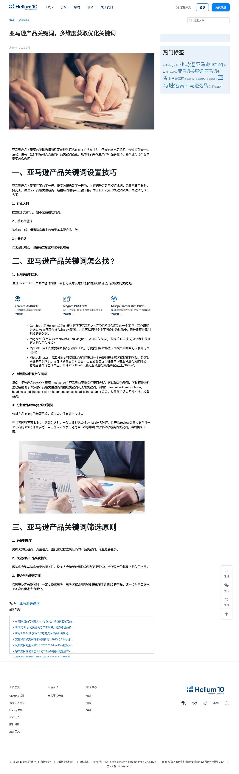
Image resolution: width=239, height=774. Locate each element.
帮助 (77, 7)
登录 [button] (202, 7)
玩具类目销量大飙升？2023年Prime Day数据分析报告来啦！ (45, 645)
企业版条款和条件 (66, 762)
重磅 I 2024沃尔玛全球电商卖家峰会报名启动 (41, 633)
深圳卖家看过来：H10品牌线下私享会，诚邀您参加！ (45, 657)
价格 (63, 7)
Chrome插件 (16, 695)
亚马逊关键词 (29, 603)
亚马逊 (187, 64)
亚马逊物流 (201, 79)
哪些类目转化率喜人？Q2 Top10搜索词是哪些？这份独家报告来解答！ (45, 651)
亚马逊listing (209, 64)
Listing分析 (172, 65)
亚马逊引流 (190, 79)
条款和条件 (46, 762)
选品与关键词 (17, 702)
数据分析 (14, 724)
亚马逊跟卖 (212, 79)
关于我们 (107, 7)
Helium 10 (17, 762)
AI (164, 65)
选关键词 (24, 20)
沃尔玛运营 (215, 86)
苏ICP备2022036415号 (119, 766)
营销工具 (14, 717)
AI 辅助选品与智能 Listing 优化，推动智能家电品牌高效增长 (45, 621)
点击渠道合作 (55, 695)
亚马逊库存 (176, 78)
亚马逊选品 (196, 85)
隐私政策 (84, 762)
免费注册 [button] (220, 7)
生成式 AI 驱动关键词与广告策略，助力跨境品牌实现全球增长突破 (45, 627)
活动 (90, 7)
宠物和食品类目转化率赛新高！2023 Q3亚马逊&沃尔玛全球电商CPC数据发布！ (45, 639)
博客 (12, 20)
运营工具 (14, 731)
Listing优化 (16, 710)
